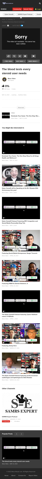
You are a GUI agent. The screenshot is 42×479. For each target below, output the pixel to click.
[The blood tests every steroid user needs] (21, 448)
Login (39, 9)
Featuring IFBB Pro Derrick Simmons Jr (15, 283)
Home (6, 475)
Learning (14, 95)
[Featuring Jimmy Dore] (21, 333)
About (13, 475)
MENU (4, 9)
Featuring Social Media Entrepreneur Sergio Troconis (19, 253)
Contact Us (22, 475)
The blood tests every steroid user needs (15, 461)
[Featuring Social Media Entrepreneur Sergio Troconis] (21, 240)
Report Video (33, 475)
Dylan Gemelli (9, 14)
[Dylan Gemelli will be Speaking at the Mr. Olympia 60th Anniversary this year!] (21, 175)
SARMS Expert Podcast (25, 14)
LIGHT (4, 25)
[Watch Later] (25, 56)
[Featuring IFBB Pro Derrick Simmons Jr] (21, 270)
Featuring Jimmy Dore (9, 345)
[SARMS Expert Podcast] (21, 413)
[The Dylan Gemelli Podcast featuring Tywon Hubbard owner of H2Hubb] (21, 301)
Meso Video (12, 78)
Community (17, 9)
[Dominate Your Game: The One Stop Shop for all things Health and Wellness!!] (21, 117)
